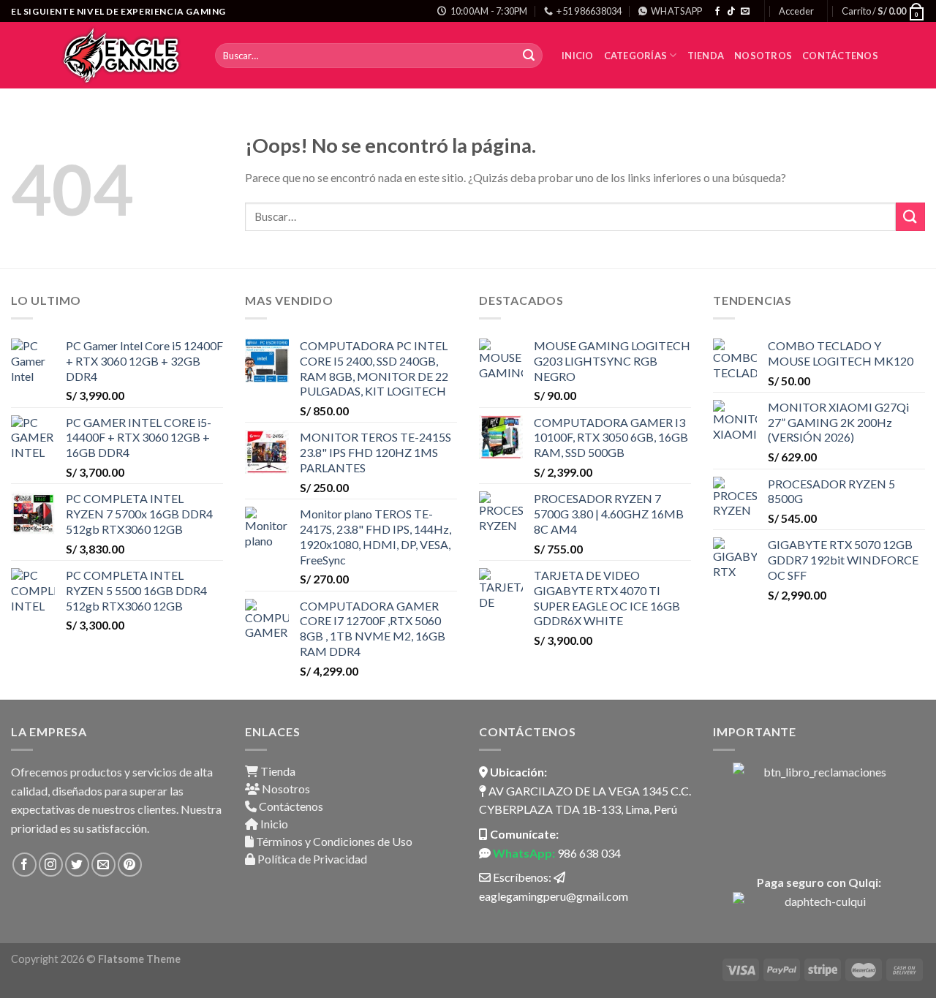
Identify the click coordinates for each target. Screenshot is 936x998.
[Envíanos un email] (745, 12)
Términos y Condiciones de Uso (333, 841)
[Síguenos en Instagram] (51, 865)
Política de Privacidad (311, 859)
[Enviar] (528, 55)
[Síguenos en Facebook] (717, 12)
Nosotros (763, 55)
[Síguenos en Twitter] (77, 865)
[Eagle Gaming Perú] (125, 55)
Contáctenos (840, 55)
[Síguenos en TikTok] (731, 12)
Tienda (706, 55)
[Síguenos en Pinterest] (130, 865)
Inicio (578, 55)
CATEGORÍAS (636, 55)
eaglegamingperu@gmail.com (553, 896)
